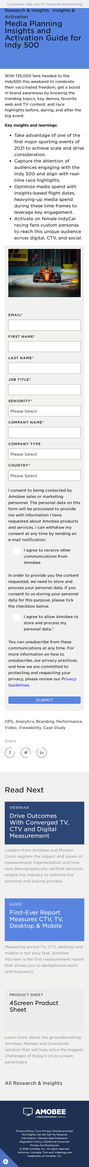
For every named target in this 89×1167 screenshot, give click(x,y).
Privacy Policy (24, 1130)
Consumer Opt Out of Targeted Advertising (44, 4)
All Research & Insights (33, 1083)
